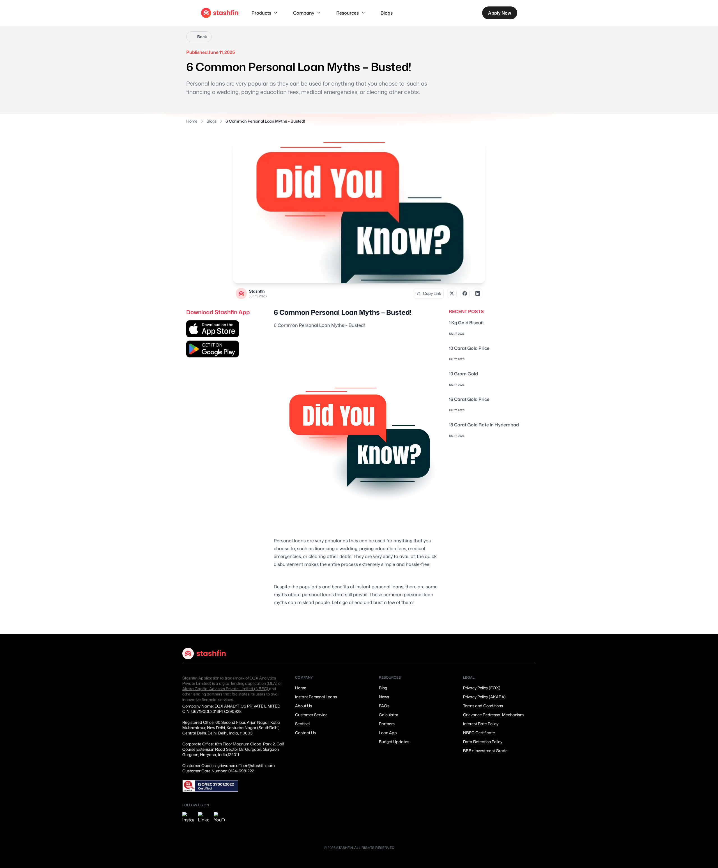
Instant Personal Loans (316, 696)
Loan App (388, 732)
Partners (387, 723)
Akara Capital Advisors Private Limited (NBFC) (225, 688)
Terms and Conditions (483, 705)
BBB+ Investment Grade (485, 750)
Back (202, 36)
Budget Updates (394, 741)
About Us (303, 705)
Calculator (388, 714)
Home (191, 121)
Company (303, 13)
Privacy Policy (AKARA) (484, 696)
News (384, 696)
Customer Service (311, 714)
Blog (383, 687)
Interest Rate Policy (480, 723)
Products (261, 13)
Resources (347, 13)
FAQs (384, 705)
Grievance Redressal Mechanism (493, 714)
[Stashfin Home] (219, 13)
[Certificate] (210, 786)
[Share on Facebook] (465, 293)
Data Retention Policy (482, 741)
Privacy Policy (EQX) (481, 687)
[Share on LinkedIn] (477, 293)
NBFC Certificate (479, 732)
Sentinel (302, 723)
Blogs (387, 13)
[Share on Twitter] (452, 293)
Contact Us (305, 732)
